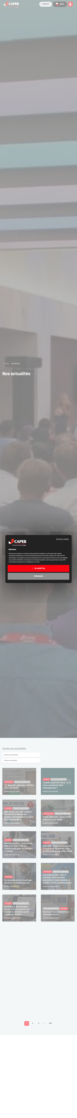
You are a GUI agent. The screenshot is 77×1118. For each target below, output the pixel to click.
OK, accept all (39, 568)
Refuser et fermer (62, 539)
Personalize (38, 576)
